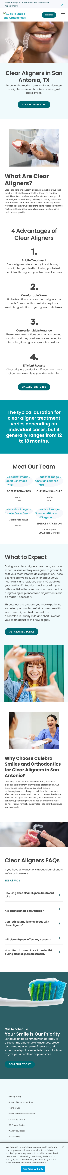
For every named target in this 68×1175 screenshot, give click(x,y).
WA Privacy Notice (17, 1130)
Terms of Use (14, 1107)
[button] (63, 15)
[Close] (62, 1147)
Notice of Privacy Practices (21, 1102)
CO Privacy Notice (17, 1125)
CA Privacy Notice (17, 1119)
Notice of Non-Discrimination (22, 1113)
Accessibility (14, 1136)
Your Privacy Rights (33, 1169)
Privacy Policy (15, 1096)
